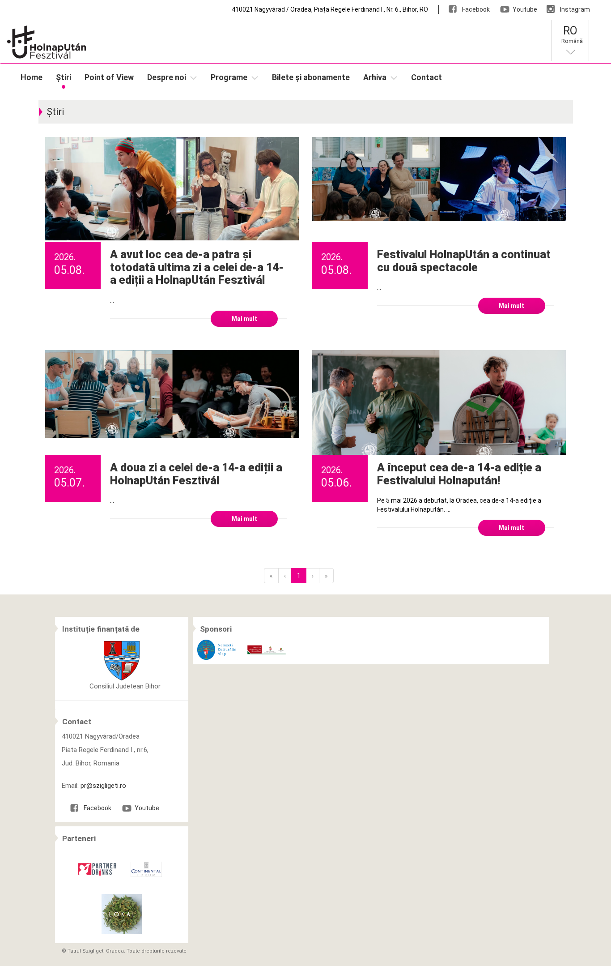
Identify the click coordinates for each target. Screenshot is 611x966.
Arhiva (374, 77)
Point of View (109, 77)
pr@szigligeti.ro (103, 786)
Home (31, 77)
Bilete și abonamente (311, 77)
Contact (426, 77)
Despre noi (166, 77)
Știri (63, 77)
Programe (229, 77)
